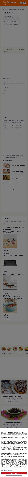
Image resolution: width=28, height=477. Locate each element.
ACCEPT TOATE (14, 473)
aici (2, 448)
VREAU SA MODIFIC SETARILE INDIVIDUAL (14, 475)
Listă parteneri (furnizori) (6, 470)
